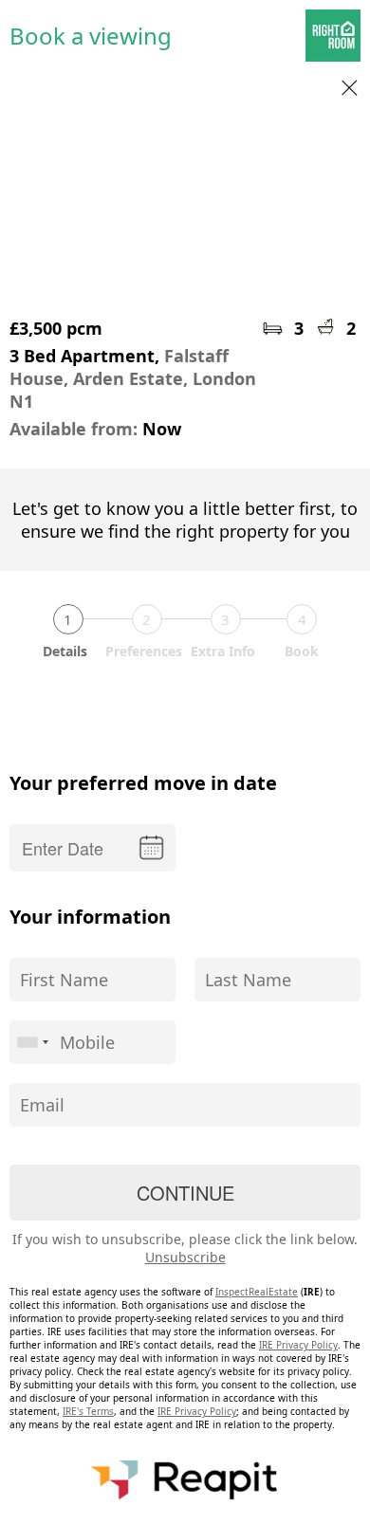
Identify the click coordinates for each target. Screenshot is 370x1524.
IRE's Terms (88, 1411)
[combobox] (32, 1042)
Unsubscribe (185, 1257)
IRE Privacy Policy (298, 1344)
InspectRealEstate (256, 1291)
